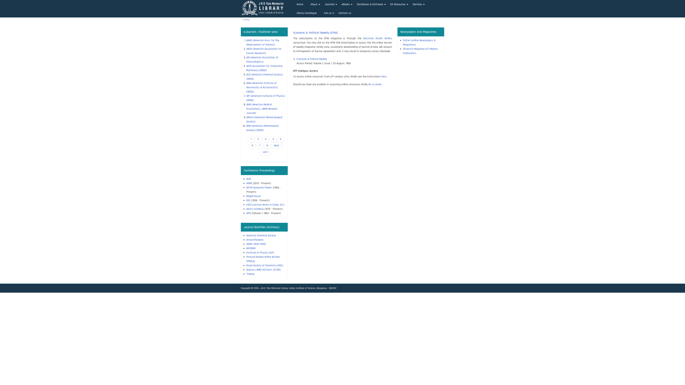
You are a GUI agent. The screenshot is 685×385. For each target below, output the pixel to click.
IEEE (248, 200)
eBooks (347, 5)
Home (300, 4)
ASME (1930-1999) (256, 244)
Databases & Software (372, 5)
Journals (331, 5)
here (383, 76)
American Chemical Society (261, 235)
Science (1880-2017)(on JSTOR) (263, 269)
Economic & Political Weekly (312, 59)
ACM (248, 179)
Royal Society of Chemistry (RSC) (264, 265)
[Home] (264, 8)
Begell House (253, 196)
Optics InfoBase (255, 209)
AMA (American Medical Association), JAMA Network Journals (261, 109)
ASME (249, 183)
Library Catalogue (307, 13)
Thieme (250, 274)
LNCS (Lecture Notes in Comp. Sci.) (265, 204)
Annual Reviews (255, 240)
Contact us (345, 13)
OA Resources (399, 5)
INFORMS (251, 248)
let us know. (375, 84)
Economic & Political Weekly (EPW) (315, 33)
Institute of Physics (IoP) (260, 252)
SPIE (248, 213)
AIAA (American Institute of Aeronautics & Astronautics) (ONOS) (262, 87)
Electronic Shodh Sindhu (377, 38)
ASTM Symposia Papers (259, 187)
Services (419, 5)
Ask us (329, 14)
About (315, 5)
